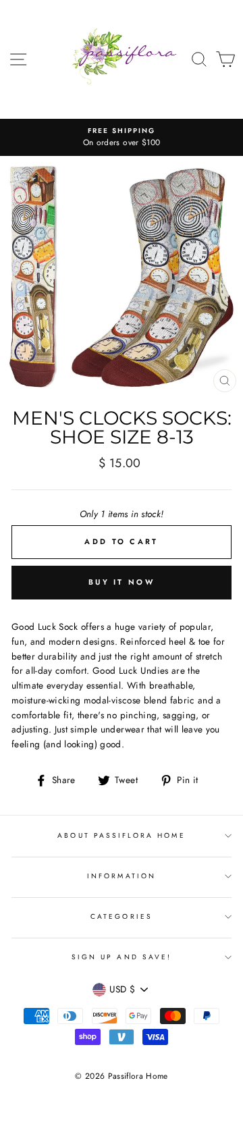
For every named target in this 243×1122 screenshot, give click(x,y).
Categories (121, 916)
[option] (121, 138)
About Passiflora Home (121, 835)
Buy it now (121, 582)
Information (121, 876)
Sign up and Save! (121, 957)
